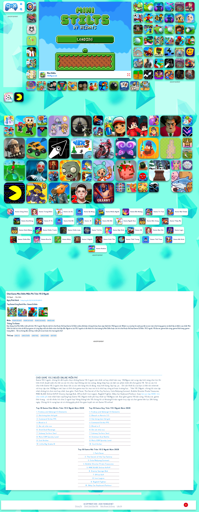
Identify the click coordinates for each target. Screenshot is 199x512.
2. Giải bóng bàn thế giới (47, 415)
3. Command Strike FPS (46, 419)
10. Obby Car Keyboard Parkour (98, 485)
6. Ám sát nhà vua (97, 430)
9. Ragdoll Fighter (98, 482)
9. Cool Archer (43, 440)
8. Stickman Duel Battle (99, 437)
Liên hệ (119, 506)
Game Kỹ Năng (45, 335)
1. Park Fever (98, 453)
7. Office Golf (98, 475)
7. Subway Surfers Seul (47, 433)
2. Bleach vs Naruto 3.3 (99, 415)
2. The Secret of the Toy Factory (98, 457)
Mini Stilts (18, 297)
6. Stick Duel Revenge (46, 430)
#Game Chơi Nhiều (40, 320)
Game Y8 (17, 335)
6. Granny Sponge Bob (98, 471)
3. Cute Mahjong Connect (98, 460)
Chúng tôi (78, 506)
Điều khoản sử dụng (107, 506)
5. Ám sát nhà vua (44, 426)
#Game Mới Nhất (17, 320)
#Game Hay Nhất (28, 320)
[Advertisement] (12, 52)
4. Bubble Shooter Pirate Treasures (98, 464)
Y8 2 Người (8, 2)
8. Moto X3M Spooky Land (48, 437)
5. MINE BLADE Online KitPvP (99, 467)
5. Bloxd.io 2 (94, 426)
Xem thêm (53, 335)
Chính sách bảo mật (91, 506)
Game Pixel (35, 335)
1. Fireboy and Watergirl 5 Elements (52, 412)
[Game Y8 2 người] (21, 4)
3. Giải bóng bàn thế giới (99, 419)
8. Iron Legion (99, 478)
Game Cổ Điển (32, 304)
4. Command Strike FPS (99, 422)
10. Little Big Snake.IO (46, 444)
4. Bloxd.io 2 (42, 422)
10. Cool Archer (95, 444)
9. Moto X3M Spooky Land (100, 440)
